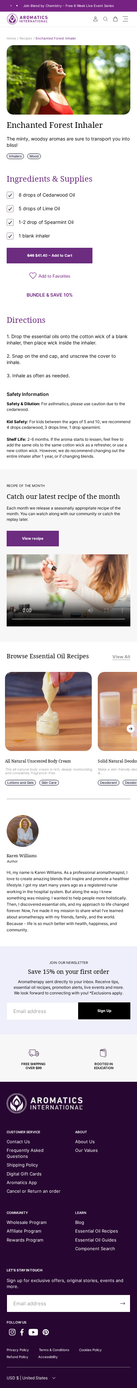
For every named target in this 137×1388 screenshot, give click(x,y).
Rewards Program (25, 1240)
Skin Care (49, 783)
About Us (85, 1141)
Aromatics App (22, 1182)
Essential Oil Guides (95, 1240)
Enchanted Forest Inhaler (56, 38)
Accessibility (48, 1357)
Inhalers (15, 156)
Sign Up (104, 1010)
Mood (34, 156)
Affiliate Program (24, 1231)
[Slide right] (131, 729)
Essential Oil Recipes (96, 1231)
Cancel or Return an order (34, 1191)
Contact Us (18, 1141)
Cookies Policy (90, 1350)
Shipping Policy (22, 1164)
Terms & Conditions (54, 1350)
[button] (125, 19)
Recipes (26, 38)
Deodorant (108, 783)
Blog (79, 1222)
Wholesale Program (27, 1222)
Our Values (86, 1150)
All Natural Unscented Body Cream (38, 761)
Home (11, 38)
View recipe (33, 538)
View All (121, 656)
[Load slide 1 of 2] (11, 6)
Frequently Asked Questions (25, 1153)
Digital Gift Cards (24, 1173)
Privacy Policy (18, 1350)
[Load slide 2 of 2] (17, 6)
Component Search (95, 1248)
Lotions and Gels (20, 783)
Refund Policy (17, 1357)
